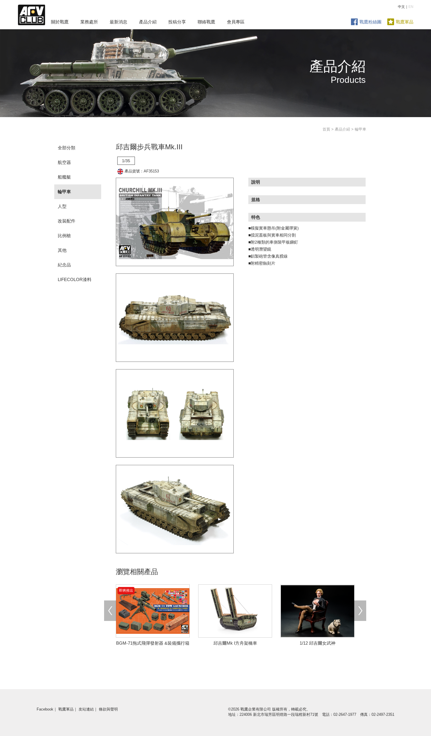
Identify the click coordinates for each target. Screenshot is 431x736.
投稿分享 (177, 21)
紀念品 (64, 264)
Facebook (45, 709)
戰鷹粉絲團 (370, 21)
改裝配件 (66, 220)
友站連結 (86, 709)
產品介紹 (148, 21)
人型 (62, 206)
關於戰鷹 (60, 21)
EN (410, 7)
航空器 (64, 162)
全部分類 (66, 147)
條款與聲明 (108, 709)
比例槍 (64, 235)
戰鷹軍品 (404, 21)
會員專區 (236, 21)
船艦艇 (64, 176)
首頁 (326, 129)
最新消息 (118, 21)
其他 (62, 250)
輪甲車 (64, 191)
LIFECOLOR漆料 (74, 279)
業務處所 (89, 21)
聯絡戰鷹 (206, 21)
